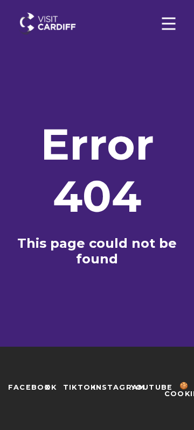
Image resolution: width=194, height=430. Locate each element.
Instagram (119, 387)
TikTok (79, 387)
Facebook (32, 387)
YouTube (151, 387)
